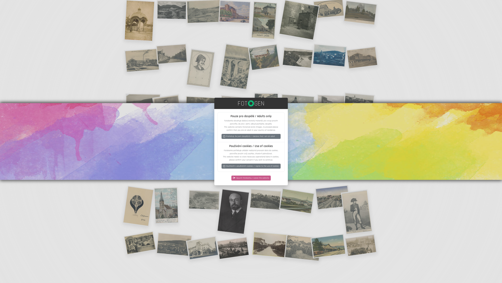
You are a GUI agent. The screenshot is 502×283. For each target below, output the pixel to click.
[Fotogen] (251, 103)
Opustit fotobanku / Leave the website (252, 178)
